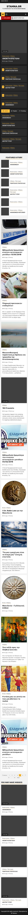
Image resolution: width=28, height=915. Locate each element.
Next (18, 777)
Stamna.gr (14, 6)
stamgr (13, 61)
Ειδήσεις (7, 72)
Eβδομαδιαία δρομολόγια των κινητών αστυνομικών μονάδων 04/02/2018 (13, 458)
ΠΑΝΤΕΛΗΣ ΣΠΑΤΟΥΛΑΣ (13, 74)
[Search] (26, 14)
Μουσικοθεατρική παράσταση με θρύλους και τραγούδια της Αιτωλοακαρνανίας (14, 356)
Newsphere (22, 911)
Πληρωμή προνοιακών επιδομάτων (12, 304)
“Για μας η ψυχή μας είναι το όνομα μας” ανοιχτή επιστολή (13, 554)
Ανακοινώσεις (9, 80)
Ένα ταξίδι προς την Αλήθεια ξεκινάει (11, 648)
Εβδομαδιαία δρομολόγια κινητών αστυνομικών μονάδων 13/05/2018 (13, 252)
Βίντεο (4, 507)
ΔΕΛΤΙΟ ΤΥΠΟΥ (10, 83)
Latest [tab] (6, 111)
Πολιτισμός (13, 72)
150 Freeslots (8, 408)
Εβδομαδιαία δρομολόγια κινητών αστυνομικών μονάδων (13, 752)
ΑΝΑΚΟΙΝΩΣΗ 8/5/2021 (17, 212)
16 (14, 777)
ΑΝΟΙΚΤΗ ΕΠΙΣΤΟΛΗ (14, 18)
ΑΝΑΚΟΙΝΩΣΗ (9, 100)
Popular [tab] (14, 111)
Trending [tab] (23, 111)
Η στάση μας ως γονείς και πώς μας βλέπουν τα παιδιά (13, 699)
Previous (4, 775)
